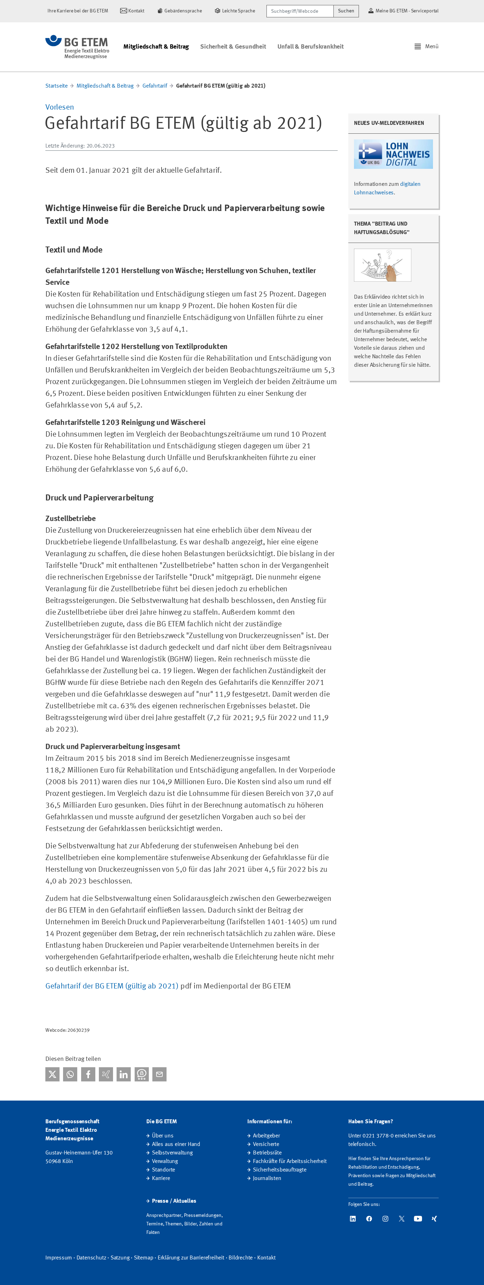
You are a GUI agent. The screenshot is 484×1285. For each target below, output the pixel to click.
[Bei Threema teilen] (142, 1074)
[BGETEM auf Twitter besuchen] (401, 1219)
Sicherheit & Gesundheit (233, 47)
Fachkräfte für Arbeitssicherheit (290, 1161)
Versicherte (266, 1144)
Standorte (163, 1170)
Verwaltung (165, 1161)
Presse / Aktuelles (174, 1201)
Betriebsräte (267, 1153)
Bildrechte (241, 1258)
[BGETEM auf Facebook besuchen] (369, 1219)
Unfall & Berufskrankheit (310, 47)
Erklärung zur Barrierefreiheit (191, 1258)
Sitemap (143, 1258)
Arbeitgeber (266, 1136)
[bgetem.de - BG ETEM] (77, 47)
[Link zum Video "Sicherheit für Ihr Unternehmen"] (382, 268)
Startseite (56, 86)
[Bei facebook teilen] (88, 1074)
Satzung (120, 1258)
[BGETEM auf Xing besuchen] (434, 1219)
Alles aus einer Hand (176, 1144)
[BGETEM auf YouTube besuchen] (418, 1219)
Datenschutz (91, 1258)
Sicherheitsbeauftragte (279, 1170)
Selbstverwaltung (172, 1153)
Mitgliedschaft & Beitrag (156, 47)
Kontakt (266, 1258)
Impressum (58, 1258)
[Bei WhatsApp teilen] (70, 1074)
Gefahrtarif (154, 86)
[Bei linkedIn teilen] (124, 1074)
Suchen (346, 11)
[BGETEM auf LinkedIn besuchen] (353, 1219)
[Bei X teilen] (52, 1074)
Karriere (161, 1178)
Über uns (162, 1136)
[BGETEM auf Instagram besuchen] (385, 1219)
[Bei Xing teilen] (106, 1074)
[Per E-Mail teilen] (159, 1074)
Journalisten (267, 1178)
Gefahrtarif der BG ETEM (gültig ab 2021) (112, 986)
